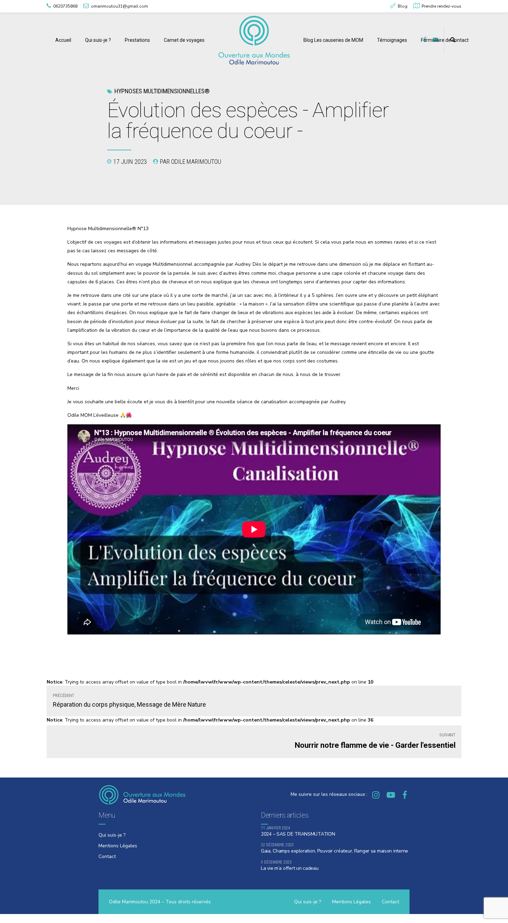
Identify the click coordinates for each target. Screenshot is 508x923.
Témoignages (392, 40)
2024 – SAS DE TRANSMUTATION (298, 834)
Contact (107, 856)
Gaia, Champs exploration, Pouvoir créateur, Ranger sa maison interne (334, 851)
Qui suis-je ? (98, 40)
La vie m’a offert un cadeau (289, 868)
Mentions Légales (117, 845)
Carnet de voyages (184, 40)
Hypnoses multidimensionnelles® (161, 91)
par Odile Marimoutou (190, 161)
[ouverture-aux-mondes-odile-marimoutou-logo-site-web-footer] (142, 794)
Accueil (63, 40)
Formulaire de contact (445, 40)
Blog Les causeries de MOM (333, 40)
